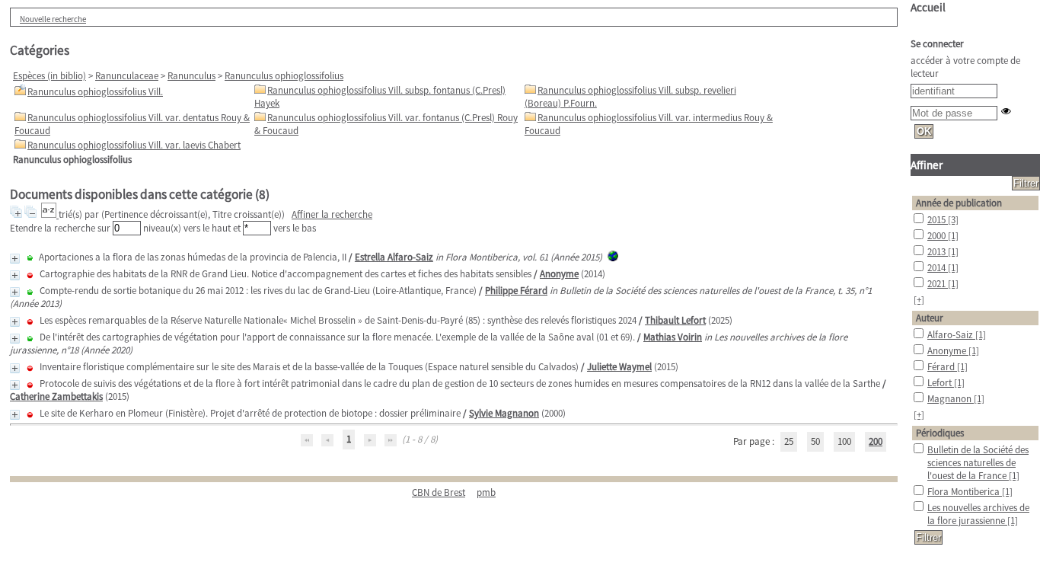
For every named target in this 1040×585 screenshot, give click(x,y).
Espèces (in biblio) (49, 75)
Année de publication (959, 203)
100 (844, 441)
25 (788, 441)
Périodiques (940, 433)
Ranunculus (191, 75)
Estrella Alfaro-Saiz (394, 257)
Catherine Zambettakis (56, 396)
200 (875, 441)
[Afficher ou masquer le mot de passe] (1006, 111)
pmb (486, 492)
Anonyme (559, 273)
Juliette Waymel (619, 366)
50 (815, 441)
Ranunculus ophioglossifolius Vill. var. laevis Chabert (134, 145)
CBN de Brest (438, 492)
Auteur (929, 318)
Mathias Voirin (672, 337)
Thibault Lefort (675, 320)
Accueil (928, 7)
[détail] (15, 259)
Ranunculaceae (126, 75)
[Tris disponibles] (50, 214)
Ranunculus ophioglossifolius (284, 75)
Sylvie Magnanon (504, 413)
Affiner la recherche (332, 214)
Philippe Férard (516, 290)
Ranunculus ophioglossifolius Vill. (95, 91)
